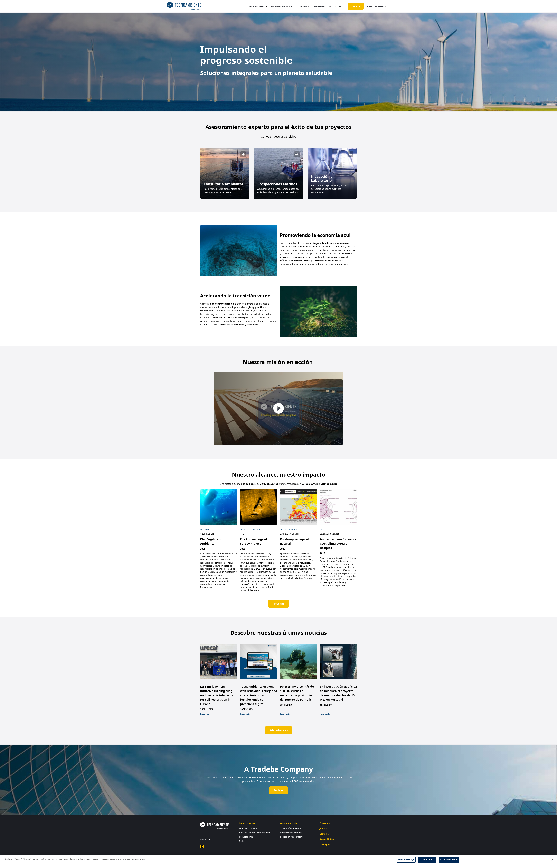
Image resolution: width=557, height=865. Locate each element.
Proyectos (319, 6)
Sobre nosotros (256, 6)
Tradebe (278, 790)
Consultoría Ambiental (290, 828)
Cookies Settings (406, 859)
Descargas (325, 844)
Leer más (205, 714)
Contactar (356, 6)
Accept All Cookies (449, 859)
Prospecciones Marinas (291, 832)
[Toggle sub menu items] (266, 6)
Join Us (332, 6)
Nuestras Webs (375, 6)
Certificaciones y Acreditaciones (254, 832)
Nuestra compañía (248, 828)
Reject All (427, 859)
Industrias (305, 6)
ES (340, 6)
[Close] (552, 859)
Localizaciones (246, 836)
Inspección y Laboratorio (291, 836)
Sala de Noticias (278, 730)
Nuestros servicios (281, 6)
